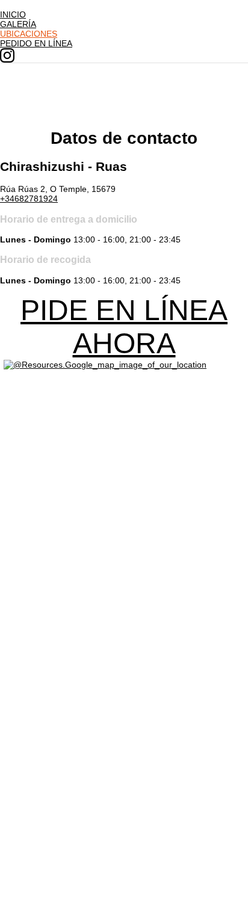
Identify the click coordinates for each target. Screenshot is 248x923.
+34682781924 (29, 198)
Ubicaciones (28, 34)
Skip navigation (29, 5)
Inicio (13, 14)
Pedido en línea (36, 43)
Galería (18, 24)
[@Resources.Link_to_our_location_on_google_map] (105, 364)
